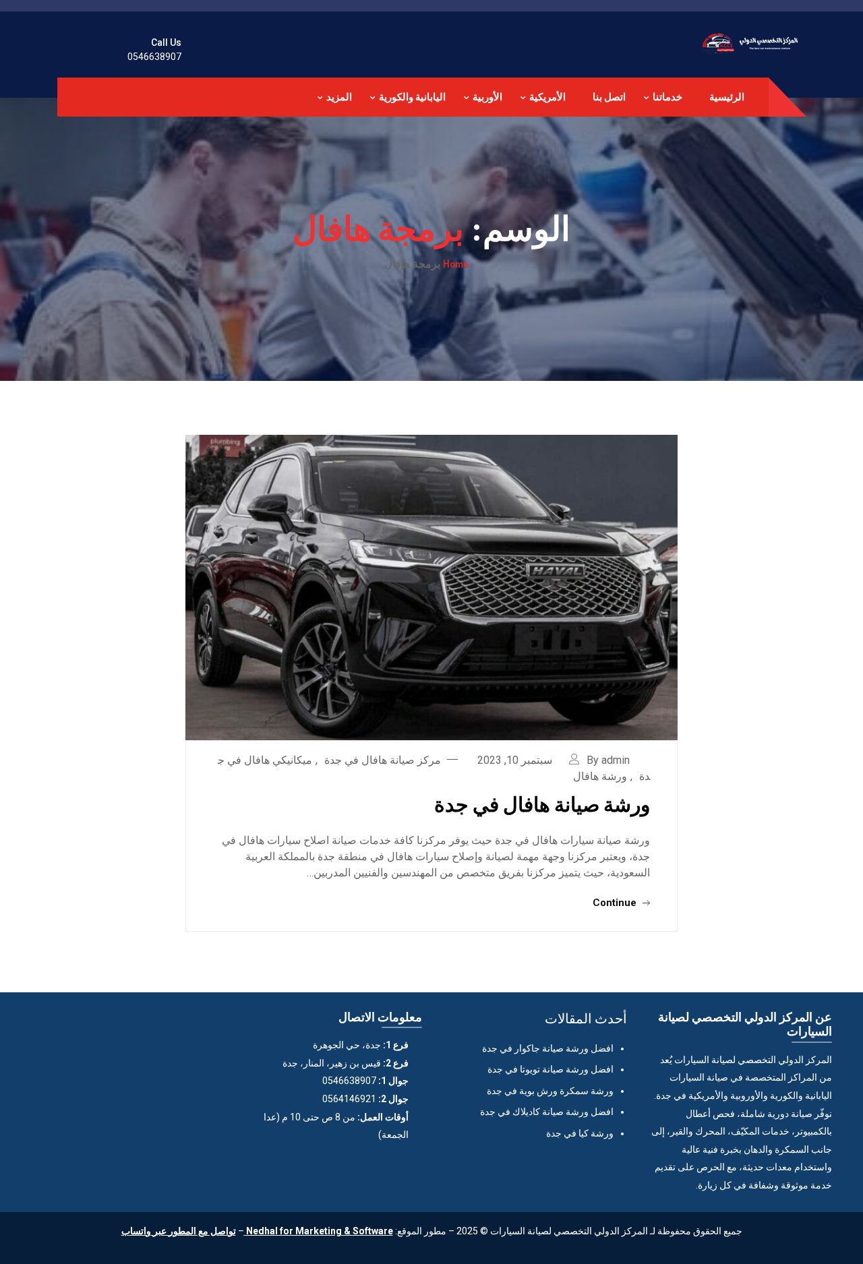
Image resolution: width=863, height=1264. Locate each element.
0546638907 (154, 56)
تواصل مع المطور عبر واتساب (178, 1231)
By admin (608, 760)
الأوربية (487, 96)
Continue (616, 903)
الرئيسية (726, 96)
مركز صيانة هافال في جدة (382, 760)
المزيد (339, 96)
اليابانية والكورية (412, 96)
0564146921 (349, 1098)
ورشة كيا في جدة (580, 1133)
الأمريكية (547, 96)
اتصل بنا (609, 96)
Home (456, 263)
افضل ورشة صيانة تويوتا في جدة (550, 1069)
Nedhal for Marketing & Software (318, 1231)
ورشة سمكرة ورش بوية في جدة (550, 1090)
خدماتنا (667, 96)
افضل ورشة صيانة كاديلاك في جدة (547, 1111)
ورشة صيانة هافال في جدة (542, 803)
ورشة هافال (600, 776)
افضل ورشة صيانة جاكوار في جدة (548, 1048)
